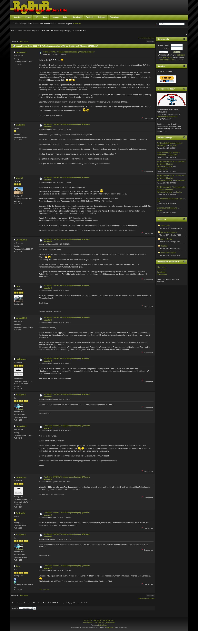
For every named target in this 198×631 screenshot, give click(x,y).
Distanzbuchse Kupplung (167, 208)
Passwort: (166, 49)
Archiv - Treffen (166, 239)
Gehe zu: (15, 608)
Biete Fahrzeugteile (168, 253)
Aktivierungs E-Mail (166, 60)
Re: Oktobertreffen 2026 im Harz (169, 199)
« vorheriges (142, 38)
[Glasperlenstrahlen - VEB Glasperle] (15, 583)
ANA (158, 201)
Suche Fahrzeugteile (169, 232)
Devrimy (179, 192)
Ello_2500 (173, 145)
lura (18, 286)
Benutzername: (164, 45)
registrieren (167, 57)
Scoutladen (161, 272)
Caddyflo (20, 125)
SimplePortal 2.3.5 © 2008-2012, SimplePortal (99, 622)
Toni (18, 566)
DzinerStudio (102, 625)
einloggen (181, 55)
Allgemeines (165, 226)
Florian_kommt (162, 169)
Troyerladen (162, 275)
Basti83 (19, 178)
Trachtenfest (180, 180)
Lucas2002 (21, 52)
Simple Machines (108, 620)
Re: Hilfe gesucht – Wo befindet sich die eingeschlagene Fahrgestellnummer (171, 163)
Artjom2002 (173, 155)
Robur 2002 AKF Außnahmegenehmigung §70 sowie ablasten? (69, 52)
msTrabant (21, 359)
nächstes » (151, 38)
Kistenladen (162, 267)
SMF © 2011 (97, 620)
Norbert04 (21, 395)
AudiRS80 (77, 24)
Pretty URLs (110, 627)
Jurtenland (161, 270)
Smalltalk (164, 246)
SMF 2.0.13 (87, 620)
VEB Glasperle (44, 590)
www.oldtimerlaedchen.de (167, 117)
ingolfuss (160, 210)
